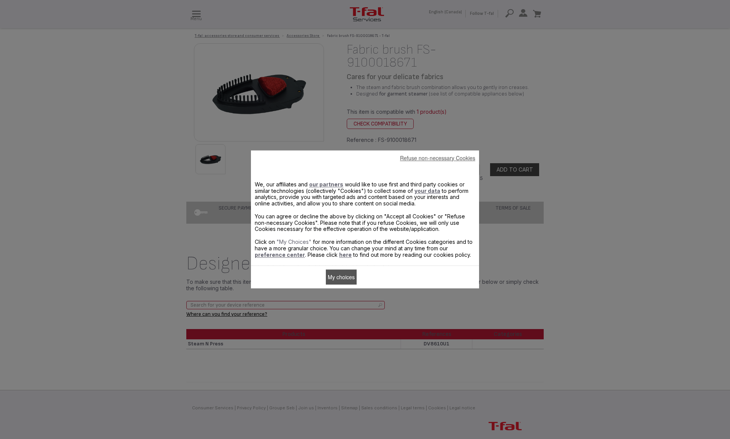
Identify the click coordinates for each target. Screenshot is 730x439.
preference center (280, 254)
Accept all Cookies (382, 277)
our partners (326, 184)
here (345, 254)
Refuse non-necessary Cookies (437, 158)
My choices (341, 277)
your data (427, 191)
